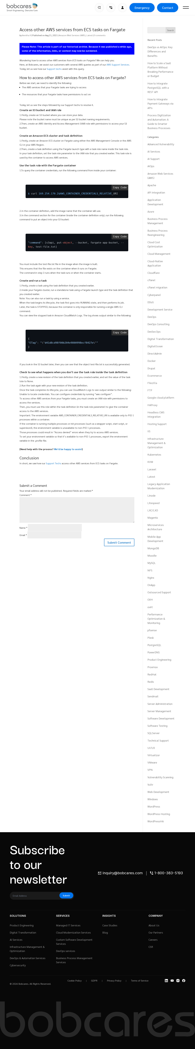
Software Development (160, 718)
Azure (150, 211)
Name (23, 527)
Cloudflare (153, 272)
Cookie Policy (74, 980)
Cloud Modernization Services (73, 932)
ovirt (150, 607)
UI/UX (151, 747)
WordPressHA (155, 821)
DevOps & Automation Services (27, 958)
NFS (149, 570)
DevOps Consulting (158, 324)
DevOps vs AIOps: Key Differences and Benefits (159, 51)
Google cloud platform (160, 397)
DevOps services (65, 951)
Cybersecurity (18, 965)
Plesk (150, 637)
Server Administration (159, 703)
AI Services (153, 151)
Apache (151, 185)
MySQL (151, 562)
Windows (152, 799)
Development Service (159, 309)
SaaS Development (158, 689)
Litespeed (153, 503)
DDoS (150, 302)
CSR (151, 946)
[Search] (99, 7)
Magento (152, 517)
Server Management (159, 711)
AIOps (150, 166)
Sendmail (152, 696)
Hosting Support (157, 424)
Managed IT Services (68, 925)
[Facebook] (183, 980)
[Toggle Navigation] (186, 8)
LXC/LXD (152, 510)
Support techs (54, 68)
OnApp (151, 585)
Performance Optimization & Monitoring (156, 618)
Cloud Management (158, 253)
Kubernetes (154, 454)
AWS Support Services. (118, 64)
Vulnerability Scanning (160, 777)
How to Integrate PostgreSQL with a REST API (158, 88)
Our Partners (156, 932)
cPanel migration (157, 287)
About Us (154, 925)
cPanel (151, 280)
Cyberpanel (154, 294)
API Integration (156, 192)
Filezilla (152, 383)
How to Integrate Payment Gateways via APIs (160, 103)
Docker (151, 360)
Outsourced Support (159, 592)
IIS (148, 431)
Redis (150, 681)
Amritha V (26, 35)
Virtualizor (153, 755)
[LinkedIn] (166, 980)
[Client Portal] (122, 7)
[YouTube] (172, 980)
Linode (151, 495)
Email (23, 535)
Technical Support (158, 740)
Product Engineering (159, 659)
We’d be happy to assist (68, 449)
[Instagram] (177, 980)
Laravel (151, 469)
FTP (149, 390)
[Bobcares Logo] (26, 7)
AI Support (153, 158)
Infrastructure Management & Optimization (156, 443)
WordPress (153, 806)
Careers (153, 939)
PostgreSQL (154, 645)
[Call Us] (110, 7)
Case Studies (109, 925)
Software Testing (157, 725)
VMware (152, 762)
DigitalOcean (155, 346)
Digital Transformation (160, 339)
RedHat (151, 674)
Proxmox (152, 667)
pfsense (152, 630)
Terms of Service (140, 980)
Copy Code (120, 187)
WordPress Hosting (158, 814)
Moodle (152, 555)
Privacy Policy (114, 980)
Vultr (150, 784)
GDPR (94, 980)
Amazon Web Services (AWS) (72, 35)
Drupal (151, 368)
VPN (150, 769)
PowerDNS (153, 652)
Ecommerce (154, 375)
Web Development (158, 791)
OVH (150, 599)
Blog (105, 932)
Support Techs (53, 463)
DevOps (151, 316)
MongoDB (153, 548)
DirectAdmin (154, 353)
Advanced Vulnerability (160, 144)
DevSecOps (154, 331)
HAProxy (152, 405)
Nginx (150, 577)
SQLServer (153, 733)
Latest (90, 35)
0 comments (100, 35)
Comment (26, 495)
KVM (150, 461)
